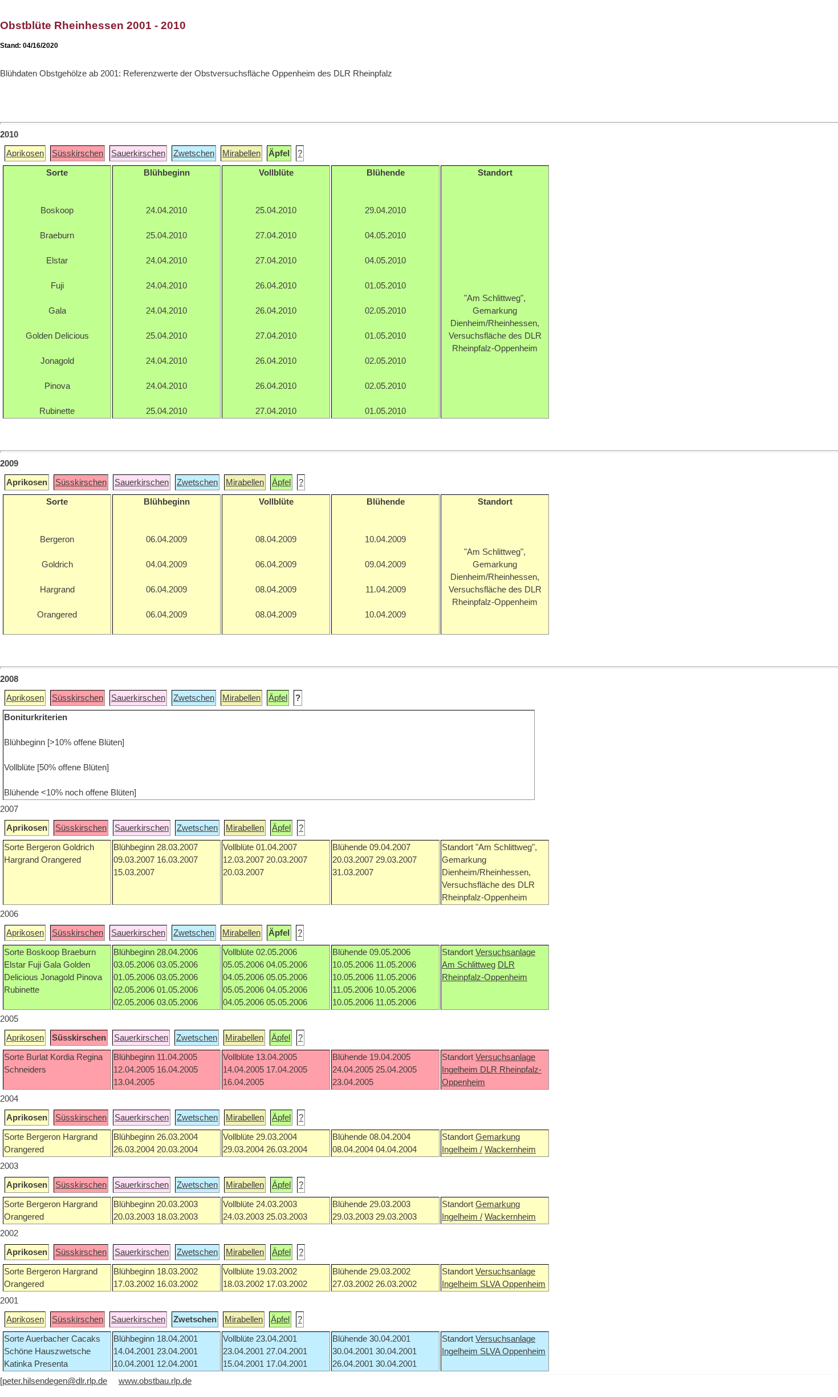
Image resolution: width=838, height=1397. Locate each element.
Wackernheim (510, 1149)
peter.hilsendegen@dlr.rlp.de (54, 1381)
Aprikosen (25, 153)
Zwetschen (193, 153)
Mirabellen (241, 153)
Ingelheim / (462, 1149)
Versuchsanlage (505, 952)
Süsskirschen (77, 153)
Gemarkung (497, 1137)
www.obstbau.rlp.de (155, 1381)
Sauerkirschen (138, 153)
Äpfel (281, 482)
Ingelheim (461, 1069)
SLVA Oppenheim (513, 1284)
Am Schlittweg (468, 964)
